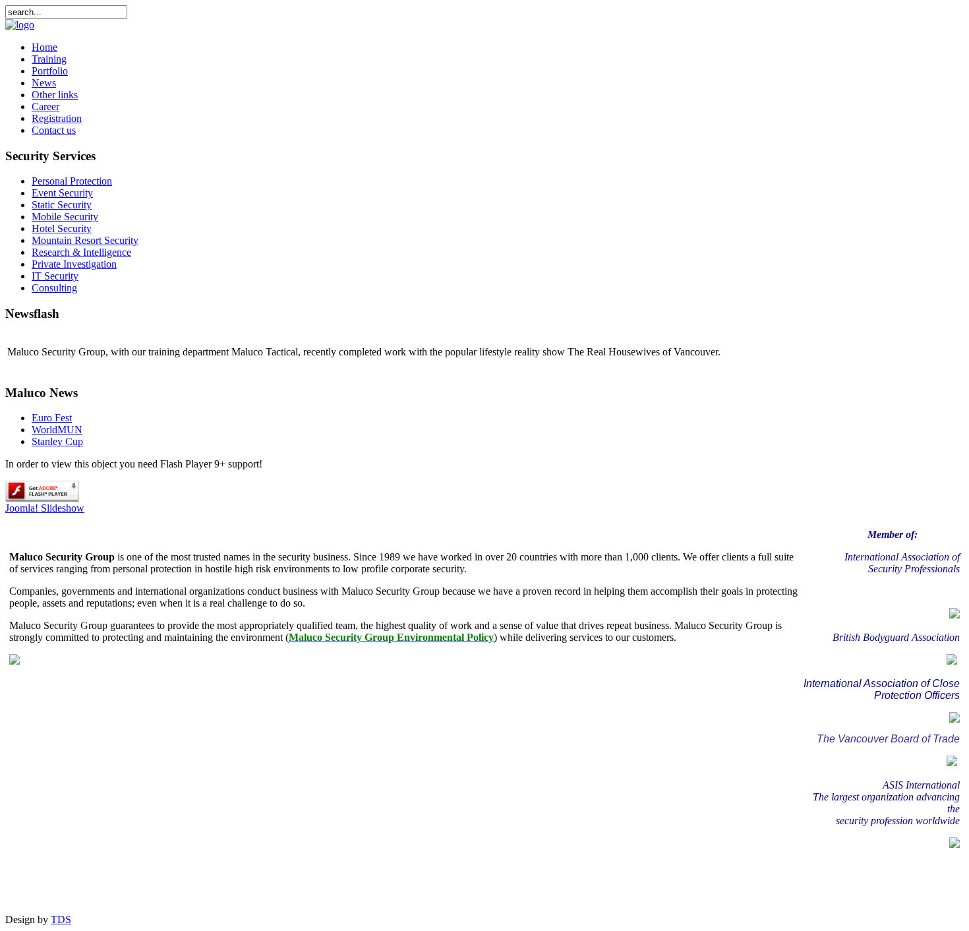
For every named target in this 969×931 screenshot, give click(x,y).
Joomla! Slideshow (44, 508)
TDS (61, 919)
